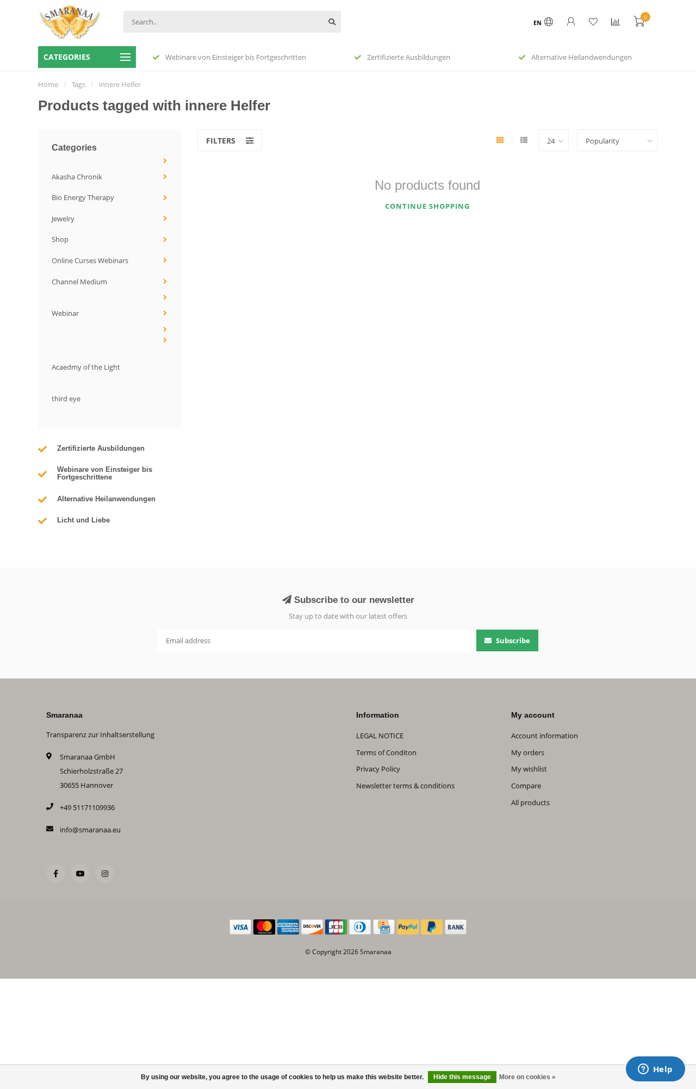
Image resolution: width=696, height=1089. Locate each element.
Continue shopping (427, 206)
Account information (544, 735)
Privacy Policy (378, 769)
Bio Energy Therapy (83, 197)
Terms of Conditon (386, 752)
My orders (527, 752)
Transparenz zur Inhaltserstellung (100, 734)
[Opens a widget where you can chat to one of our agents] (655, 1070)
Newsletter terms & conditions (405, 786)
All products (530, 802)
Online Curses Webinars (90, 260)
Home (48, 84)
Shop (60, 239)
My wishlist (529, 769)
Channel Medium (79, 282)
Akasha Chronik (77, 177)
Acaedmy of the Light (86, 367)
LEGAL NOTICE (379, 735)
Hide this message (462, 1077)
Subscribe (512, 640)
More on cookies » (527, 1077)
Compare (526, 786)
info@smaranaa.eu (90, 830)
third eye (66, 398)
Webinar (65, 313)
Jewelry (63, 218)
